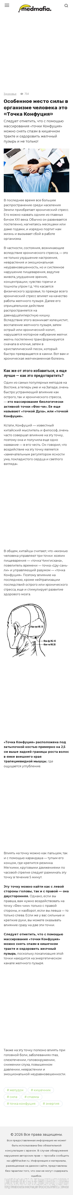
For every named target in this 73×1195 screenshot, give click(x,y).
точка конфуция (23, 1103)
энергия (52, 1103)
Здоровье (10, 94)
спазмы (33, 1097)
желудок (17, 1090)
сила (13, 1097)
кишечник (42, 1090)
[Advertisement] (36, 55)
